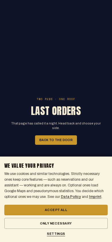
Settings (56, 233)
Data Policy (71, 197)
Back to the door (56, 140)
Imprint (95, 197)
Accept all (56, 210)
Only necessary (56, 223)
